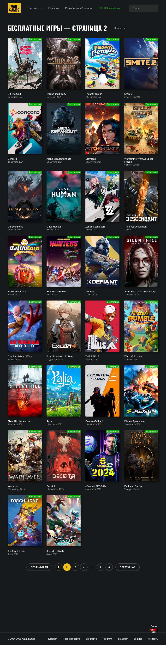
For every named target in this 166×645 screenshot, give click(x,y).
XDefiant (90, 291)
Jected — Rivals (55, 551)
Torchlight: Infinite (17, 551)
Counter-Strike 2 (94, 421)
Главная (52, 638)
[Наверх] (153, 631)
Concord (12, 158)
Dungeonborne (15, 226)
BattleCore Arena (17, 291)
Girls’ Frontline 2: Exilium (60, 356)
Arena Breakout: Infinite (59, 158)
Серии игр (53, 8)
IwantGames (14, 8)
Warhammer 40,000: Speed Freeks (138, 160)
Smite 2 (128, 93)
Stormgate (90, 158)
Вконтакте (91, 638)
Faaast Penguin (93, 93)
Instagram (123, 638)
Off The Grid (14, 93)
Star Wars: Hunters (57, 291)
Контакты (153, 638)
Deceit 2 (51, 486)
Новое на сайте (71, 638)
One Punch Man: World (20, 356)
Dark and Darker (133, 486)
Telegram (107, 638)
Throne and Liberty (56, 93)
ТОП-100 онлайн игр (109, 8)
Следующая (127, 567)
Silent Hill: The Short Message (140, 291)
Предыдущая (39, 567)
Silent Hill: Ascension (19, 421)
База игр (32, 8)
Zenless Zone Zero (95, 226)
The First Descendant (135, 226)
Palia (49, 421)
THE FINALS (92, 356)
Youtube (138, 638)
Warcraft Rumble (133, 356)
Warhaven (13, 486)
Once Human (54, 226)
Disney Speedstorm (134, 421)
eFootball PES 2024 (95, 486)
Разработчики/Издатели (78, 8)
